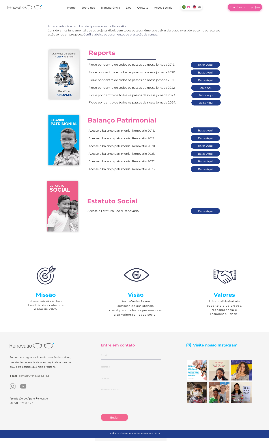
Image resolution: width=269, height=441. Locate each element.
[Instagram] (12, 386)
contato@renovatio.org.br (34, 375)
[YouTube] (23, 386)
